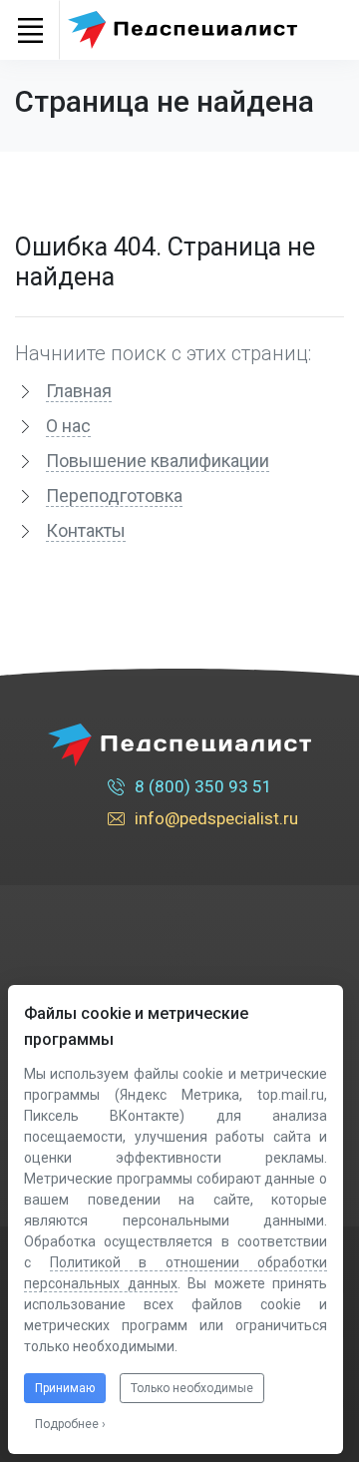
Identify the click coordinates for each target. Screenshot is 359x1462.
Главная (79, 390)
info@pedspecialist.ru (216, 818)
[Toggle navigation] (30, 30)
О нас (68, 425)
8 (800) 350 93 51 (203, 786)
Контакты (86, 530)
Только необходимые (192, 1388)
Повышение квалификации (157, 460)
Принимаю (65, 1388)
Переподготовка (114, 495)
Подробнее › (70, 1424)
